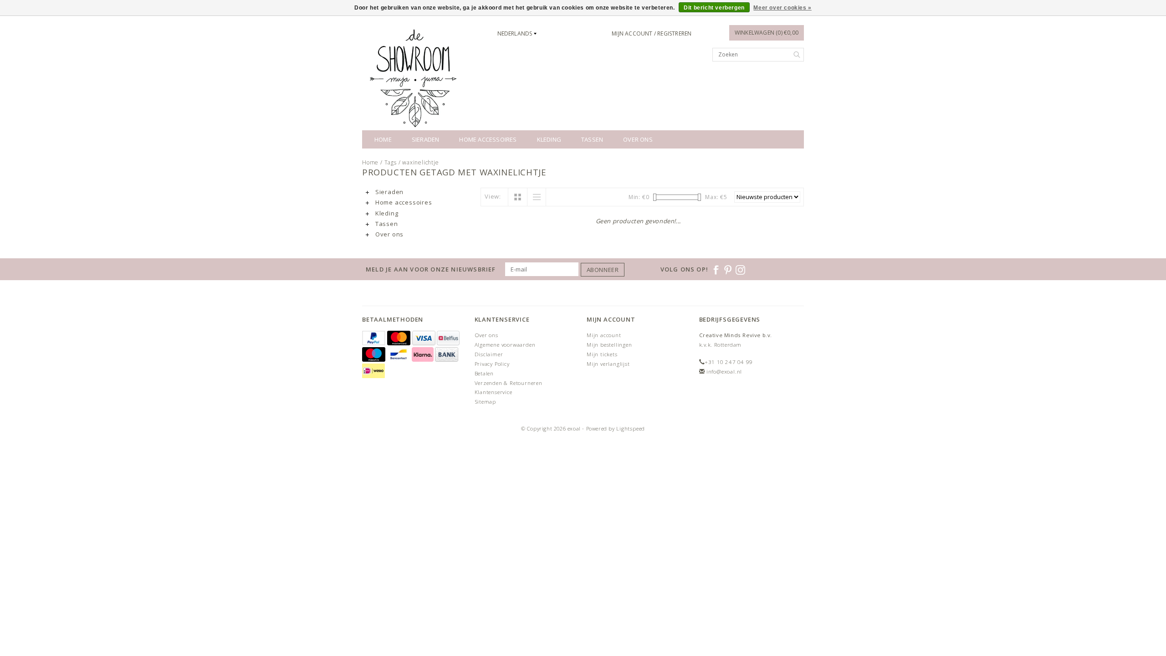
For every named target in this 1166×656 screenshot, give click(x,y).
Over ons (638, 139)
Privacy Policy (492, 363)
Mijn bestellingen (609, 344)
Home (383, 139)
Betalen (484, 373)
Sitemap (485, 401)
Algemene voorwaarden (505, 344)
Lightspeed (630, 428)
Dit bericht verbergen (714, 8)
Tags (390, 162)
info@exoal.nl (724, 371)
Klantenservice (493, 392)
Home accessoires (488, 139)
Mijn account (604, 335)
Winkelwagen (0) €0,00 (766, 32)
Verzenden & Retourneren (508, 382)
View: (493, 196)
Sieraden (426, 139)
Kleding (549, 139)
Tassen (592, 139)
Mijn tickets (602, 354)
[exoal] (414, 77)
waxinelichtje (420, 162)
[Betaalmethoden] (374, 338)
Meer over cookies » (782, 8)
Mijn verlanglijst (608, 363)
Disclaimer (489, 354)
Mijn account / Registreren (651, 33)
